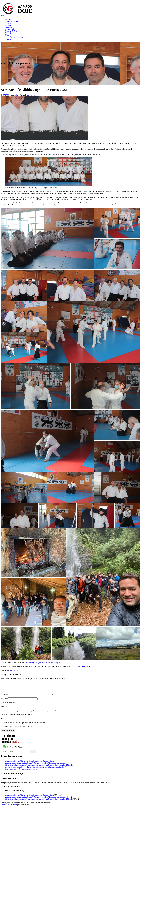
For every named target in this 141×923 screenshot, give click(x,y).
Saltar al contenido (7, 2)
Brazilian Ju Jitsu (11, 31)
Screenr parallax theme (9, 805)
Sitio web (4, 707)
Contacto (8, 39)
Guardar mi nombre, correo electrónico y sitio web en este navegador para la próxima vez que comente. (39, 711)
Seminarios (31, 95)
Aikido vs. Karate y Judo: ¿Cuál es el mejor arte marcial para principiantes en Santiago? (35, 767)
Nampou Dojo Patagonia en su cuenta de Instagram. (43, 663)
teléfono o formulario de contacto (78, 666)
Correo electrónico (8, 703)
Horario (8, 25)
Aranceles (8, 23)
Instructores (9, 27)
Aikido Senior (10, 29)
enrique (16, 95)
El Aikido (8, 19)
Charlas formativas (16, 37)
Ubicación (8, 33)
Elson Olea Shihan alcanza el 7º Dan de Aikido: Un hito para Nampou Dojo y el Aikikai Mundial (39, 765)
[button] (47, 238)
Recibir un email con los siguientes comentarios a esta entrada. (25, 723)
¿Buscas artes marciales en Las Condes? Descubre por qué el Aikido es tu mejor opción (35, 763)
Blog (7, 35)
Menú (3, 15)
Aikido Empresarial (12, 21)
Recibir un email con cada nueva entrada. (18, 726)
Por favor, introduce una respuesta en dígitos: (16, 714)
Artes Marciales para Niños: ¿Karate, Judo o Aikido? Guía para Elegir (29, 761)
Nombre (4, 698)
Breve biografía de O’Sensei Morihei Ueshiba (21, 769)
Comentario (5, 695)
